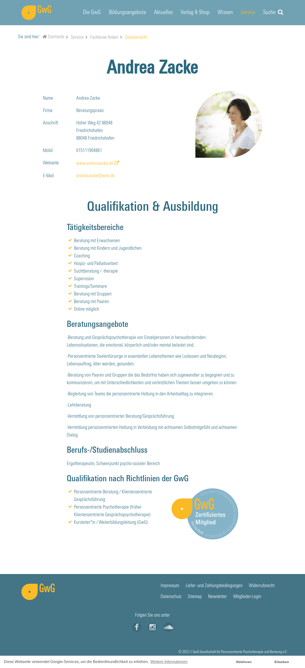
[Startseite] (44, 37)
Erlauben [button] (281, 662)
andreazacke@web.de (95, 176)
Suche (270, 12)
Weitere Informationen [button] (169, 662)
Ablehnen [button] (244, 662)
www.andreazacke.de (94, 163)
